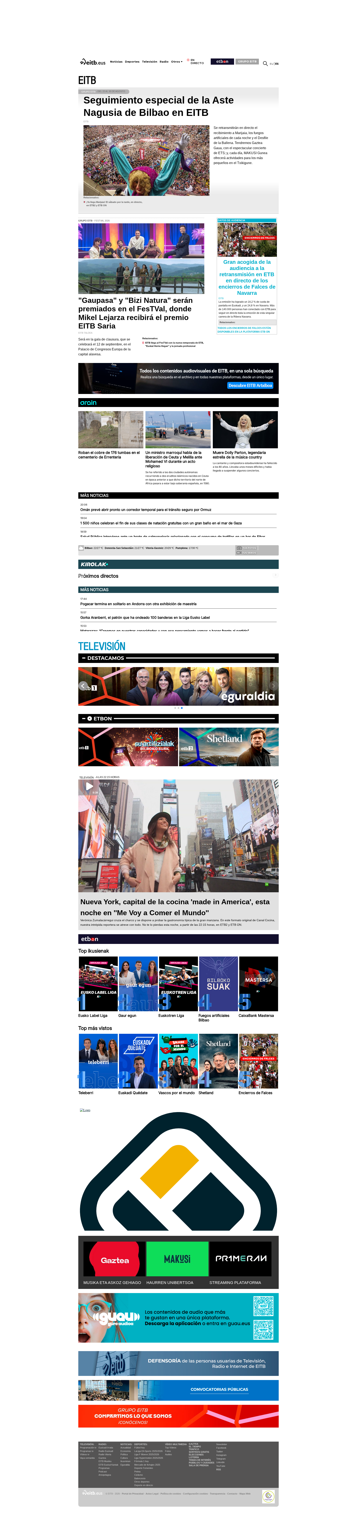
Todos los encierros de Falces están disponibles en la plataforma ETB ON (244, 330)
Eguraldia (125, 1464)
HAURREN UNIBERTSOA (169, 1282)
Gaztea (102, 1458)
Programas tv (87, 1451)
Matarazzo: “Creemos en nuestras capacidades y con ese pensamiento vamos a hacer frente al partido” (164, 631)
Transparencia (217, 1493)
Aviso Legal (152, 1493)
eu (271, 63)
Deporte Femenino (143, 1468)
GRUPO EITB (247, 61)
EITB (87, 80)
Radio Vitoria (105, 1454)
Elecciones (196, 1454)
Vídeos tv (84, 1454)
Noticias (116, 61)
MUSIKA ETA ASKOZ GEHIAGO (112, 1282)
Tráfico (194, 1449)
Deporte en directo (143, 1485)
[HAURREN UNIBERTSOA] (177, 1258)
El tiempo (195, 1446)
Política (124, 1454)
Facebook (221, 1448)
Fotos (168, 1451)
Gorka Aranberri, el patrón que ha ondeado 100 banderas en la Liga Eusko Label (145, 617)
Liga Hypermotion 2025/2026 (148, 1458)
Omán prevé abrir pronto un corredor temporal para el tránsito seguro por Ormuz (145, 510)
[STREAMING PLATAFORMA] (240, 1258)
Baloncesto (139, 1478)
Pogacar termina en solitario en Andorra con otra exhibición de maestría (138, 604)
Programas (104, 1468)
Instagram (221, 1455)
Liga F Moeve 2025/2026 (146, 1454)
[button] (175, 708)
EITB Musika (105, 1461)
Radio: (103, 1444)
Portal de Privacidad (133, 1493)
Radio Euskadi (106, 1451)
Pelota (137, 1471)
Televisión (149, 61)
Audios (168, 1454)
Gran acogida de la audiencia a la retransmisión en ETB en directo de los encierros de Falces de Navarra (247, 277)
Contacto (232, 1493)
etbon (103, 719)
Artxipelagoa (105, 1475)
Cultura (124, 1458)
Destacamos (105, 658)
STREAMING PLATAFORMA (235, 1282)
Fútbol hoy (139, 1447)
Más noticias (94, 495)
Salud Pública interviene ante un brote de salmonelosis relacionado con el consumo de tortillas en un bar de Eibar (172, 537)
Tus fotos (249, 548)
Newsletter (221, 1444)
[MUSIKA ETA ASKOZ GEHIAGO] (114, 1258)
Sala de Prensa (199, 1465)
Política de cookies (171, 1493)
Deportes (132, 61)
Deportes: (141, 1444)
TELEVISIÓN (101, 646)
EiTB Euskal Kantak (108, 1464)
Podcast (103, 1471)
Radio (164, 61)
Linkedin (220, 1462)
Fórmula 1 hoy (141, 1461)
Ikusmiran (125, 1461)
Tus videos (249, 553)
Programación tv (88, 1447)
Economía (125, 1451)
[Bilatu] (265, 63)
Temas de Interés (200, 1460)
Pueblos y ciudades (201, 1462)
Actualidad (125, 1447)
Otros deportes (142, 1481)
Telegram (221, 1459)
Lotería (194, 1457)
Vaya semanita (87, 1458)
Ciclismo (138, 1475)
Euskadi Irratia (106, 1447)
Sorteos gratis (199, 1452)
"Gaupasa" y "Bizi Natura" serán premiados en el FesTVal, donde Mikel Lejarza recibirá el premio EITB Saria (135, 313)
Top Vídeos (170, 1447)
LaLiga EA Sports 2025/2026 (148, 1451)
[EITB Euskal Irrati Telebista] (93, 61)
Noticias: (126, 1444)
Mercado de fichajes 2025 (147, 1464)
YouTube (220, 1466)
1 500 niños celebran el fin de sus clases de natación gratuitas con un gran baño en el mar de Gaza (161, 523)
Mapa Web (245, 1493)
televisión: (87, 1444)
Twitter (219, 1451)
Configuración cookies (195, 1493)
